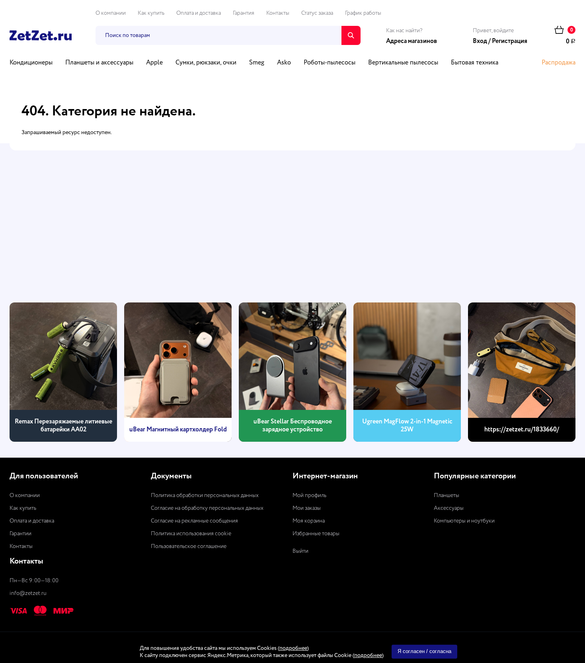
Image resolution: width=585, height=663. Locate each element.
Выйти (300, 551)
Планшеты (446, 495)
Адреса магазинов (411, 41)
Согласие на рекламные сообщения (194, 521)
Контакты (277, 13)
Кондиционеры (31, 63)
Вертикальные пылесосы (403, 63)
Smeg (256, 63)
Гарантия (243, 13)
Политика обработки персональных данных (205, 495)
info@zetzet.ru (28, 593)
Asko (284, 63)
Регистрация (509, 41)
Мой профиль (309, 495)
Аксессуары (449, 508)
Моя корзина (308, 521)
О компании (111, 13)
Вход (480, 41)
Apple (154, 63)
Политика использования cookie (191, 533)
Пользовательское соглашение (188, 546)
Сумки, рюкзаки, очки (206, 63)
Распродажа (558, 63)
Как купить (151, 13)
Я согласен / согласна (424, 651)
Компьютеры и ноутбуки (464, 521)
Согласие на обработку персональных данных (207, 508)
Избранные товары (315, 533)
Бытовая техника (474, 63)
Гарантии (20, 533)
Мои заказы (306, 508)
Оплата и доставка (198, 13)
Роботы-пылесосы (329, 63)
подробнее (293, 648)
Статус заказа (317, 13)
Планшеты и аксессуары (99, 63)
